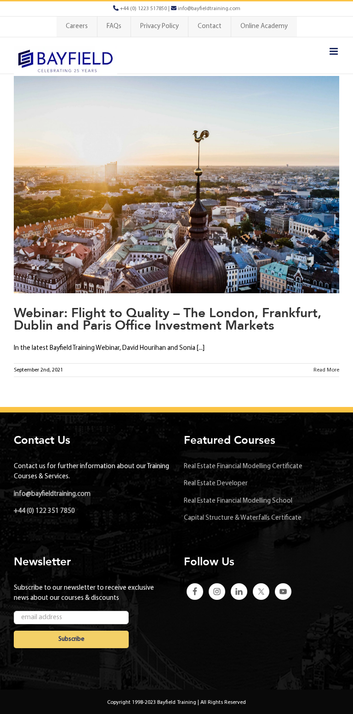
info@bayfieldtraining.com (52, 494)
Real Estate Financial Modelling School (238, 501)
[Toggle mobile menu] (334, 51)
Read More (326, 370)
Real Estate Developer (216, 483)
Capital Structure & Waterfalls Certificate (243, 518)
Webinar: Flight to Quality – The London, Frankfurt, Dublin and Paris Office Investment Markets (167, 319)
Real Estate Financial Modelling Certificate (243, 466)
